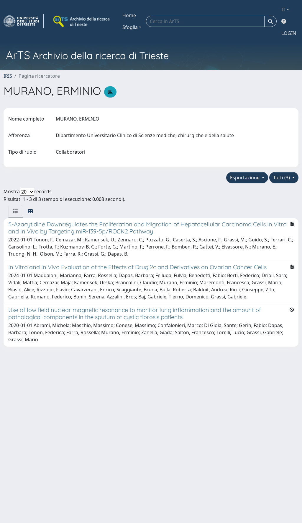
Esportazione (245, 177)
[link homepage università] (82, 21)
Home (129, 15)
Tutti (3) (282, 177)
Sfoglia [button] (130, 27)
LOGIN (288, 33)
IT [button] (283, 9)
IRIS (8, 76)
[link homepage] (24, 21)
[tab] (15, 211)
